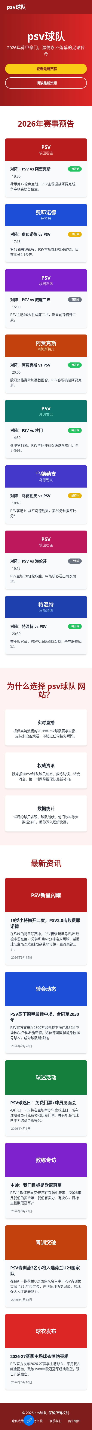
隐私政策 (18, 1421)
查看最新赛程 (47, 68)
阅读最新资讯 (47, 83)
